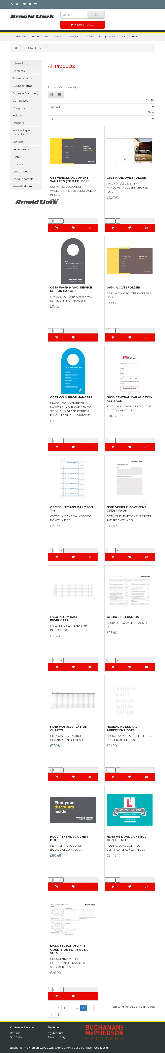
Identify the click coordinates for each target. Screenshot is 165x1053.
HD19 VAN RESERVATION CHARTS (68, 728)
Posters (18, 164)
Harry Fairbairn (130, 36)
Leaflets (89, 36)
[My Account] (18, 4)
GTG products (107, 36)
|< (52, 1007)
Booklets (21, 36)
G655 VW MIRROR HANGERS (71, 397)
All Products (33, 48)
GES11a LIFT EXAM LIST (124, 617)
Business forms (22, 85)
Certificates (20, 100)
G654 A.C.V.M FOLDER (123, 287)
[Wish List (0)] (24, 4)
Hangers (73, 36)
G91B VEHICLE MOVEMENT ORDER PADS (126, 508)
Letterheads (21, 149)
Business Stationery (25, 93)
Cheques (19, 108)
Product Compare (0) (62, 87)
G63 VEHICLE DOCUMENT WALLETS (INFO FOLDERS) (70, 179)
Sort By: (150, 100)
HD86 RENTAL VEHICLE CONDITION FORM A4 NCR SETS (70, 950)
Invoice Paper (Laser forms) (22, 132)
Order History (57, 1037)
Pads (16, 156)
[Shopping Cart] (30, 4)
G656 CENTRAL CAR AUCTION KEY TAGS (130, 399)
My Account (55, 1033)
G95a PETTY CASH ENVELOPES (64, 618)
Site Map (16, 1037)
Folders (59, 36)
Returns (15, 1033)
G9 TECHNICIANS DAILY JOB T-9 (71, 508)
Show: (151, 112)
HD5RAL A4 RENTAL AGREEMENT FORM (122, 728)
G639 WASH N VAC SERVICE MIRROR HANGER (71, 289)
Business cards (40, 36)
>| (58, 1014)
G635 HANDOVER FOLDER (126, 177)
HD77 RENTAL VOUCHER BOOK (69, 838)
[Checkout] (35, 4)
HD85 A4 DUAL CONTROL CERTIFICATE (126, 838)
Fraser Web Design (97, 1047)
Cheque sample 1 (24, 178)
